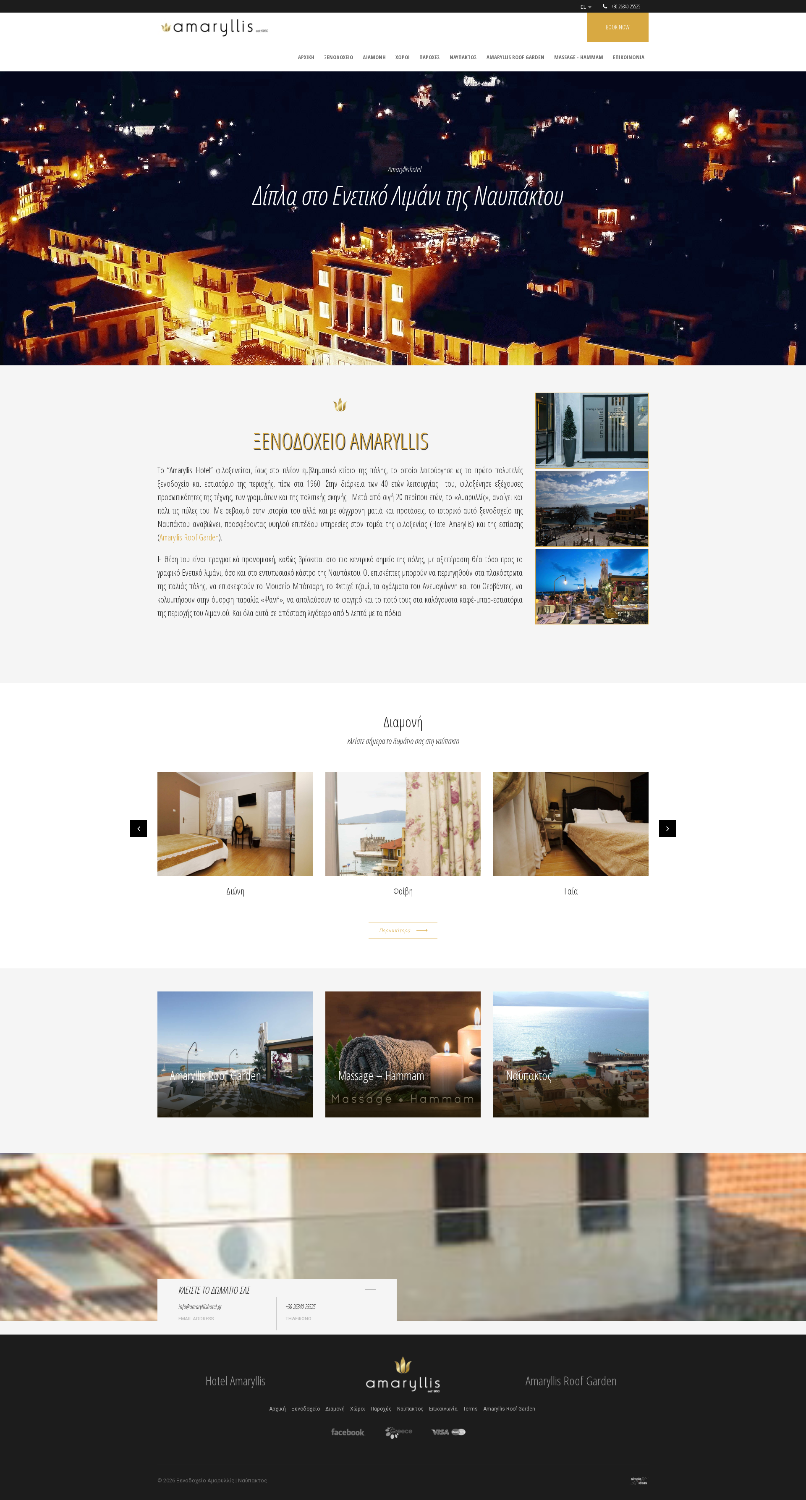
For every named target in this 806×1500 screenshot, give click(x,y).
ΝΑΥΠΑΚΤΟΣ (463, 57)
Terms (470, 1409)
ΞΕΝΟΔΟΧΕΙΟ (338, 57)
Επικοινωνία (443, 1409)
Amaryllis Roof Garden (189, 537)
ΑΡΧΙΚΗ (306, 57)
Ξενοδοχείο (305, 1409)
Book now (618, 27)
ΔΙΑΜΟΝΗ (374, 57)
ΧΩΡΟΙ (402, 57)
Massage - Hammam (578, 57)
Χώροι (357, 1409)
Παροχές (381, 1409)
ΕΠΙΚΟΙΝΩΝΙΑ (628, 57)
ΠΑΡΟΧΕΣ (429, 57)
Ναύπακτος (410, 1409)
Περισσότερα (394, 931)
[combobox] (585, 7)
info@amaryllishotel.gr (200, 1306)
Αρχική (277, 1409)
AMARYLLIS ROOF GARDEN (515, 57)
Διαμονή (335, 1409)
